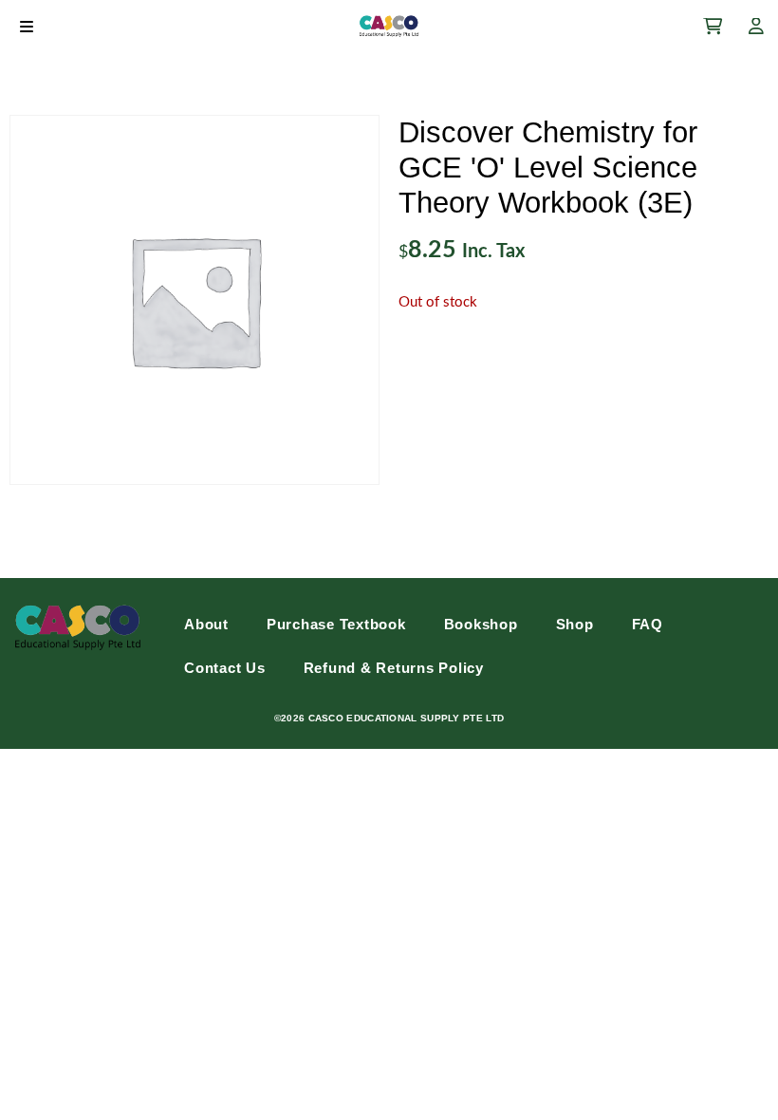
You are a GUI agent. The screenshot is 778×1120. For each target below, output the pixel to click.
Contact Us (225, 668)
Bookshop (481, 624)
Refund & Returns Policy (394, 668)
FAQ (647, 624)
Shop (575, 624)
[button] (26, 26)
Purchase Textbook (336, 624)
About (206, 624)
